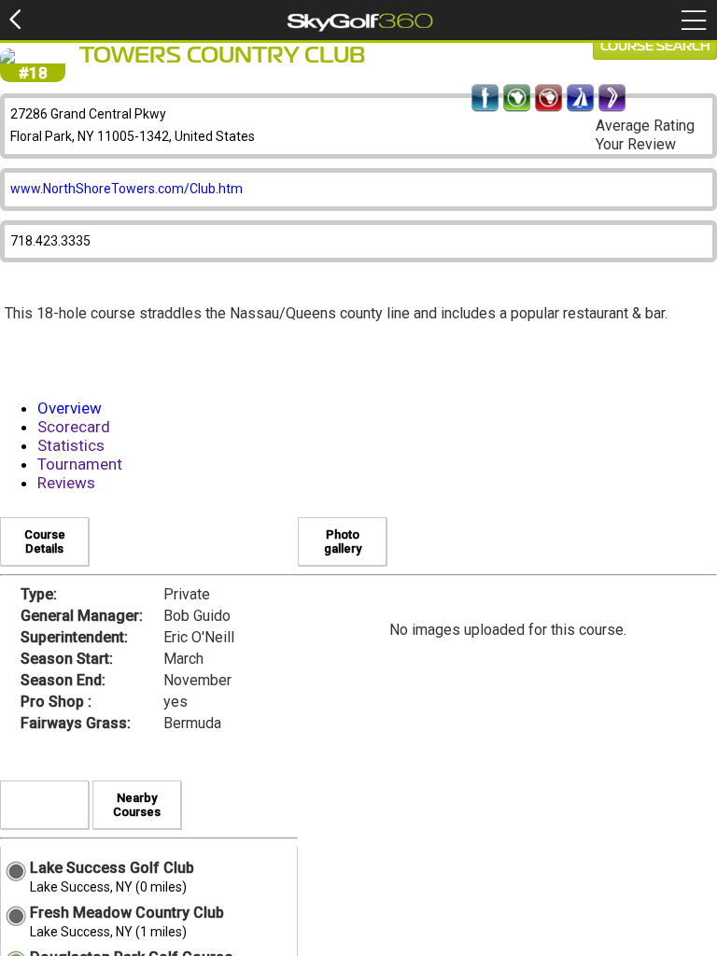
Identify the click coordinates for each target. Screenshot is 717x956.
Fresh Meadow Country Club (127, 912)
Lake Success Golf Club (112, 868)
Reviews (66, 482)
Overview (69, 408)
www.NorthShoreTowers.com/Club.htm (126, 188)
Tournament (79, 464)
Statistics (71, 445)
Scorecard (73, 426)
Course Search (655, 46)
